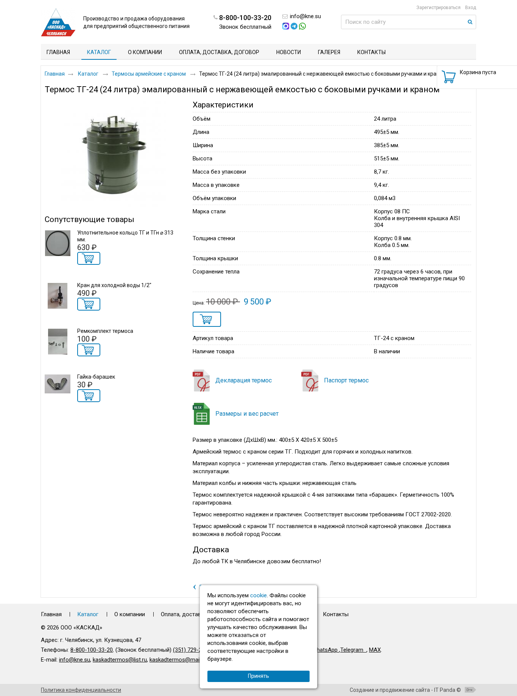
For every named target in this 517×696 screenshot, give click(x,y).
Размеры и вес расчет (247, 413)
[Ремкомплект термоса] (57, 341)
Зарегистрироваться (438, 7)
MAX (375, 649)
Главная (55, 74)
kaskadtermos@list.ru (120, 659)
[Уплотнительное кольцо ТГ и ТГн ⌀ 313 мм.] (57, 243)
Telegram (351, 649)
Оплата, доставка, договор (196, 614)
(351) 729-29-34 (193, 649)
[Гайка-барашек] (57, 387)
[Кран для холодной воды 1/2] (57, 296)
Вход (470, 7)
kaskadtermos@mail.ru (178, 659)
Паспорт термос (346, 380)
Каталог (99, 52)
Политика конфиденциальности (81, 690)
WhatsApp (325, 649)
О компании (129, 614)
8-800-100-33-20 (91, 649)
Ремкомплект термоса (105, 331)
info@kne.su (305, 16)
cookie (258, 595)
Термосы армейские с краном (149, 74)
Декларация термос (243, 380)
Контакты (336, 614)
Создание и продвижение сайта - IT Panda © (405, 690)
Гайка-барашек (96, 377)
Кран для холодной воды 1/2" (114, 285)
